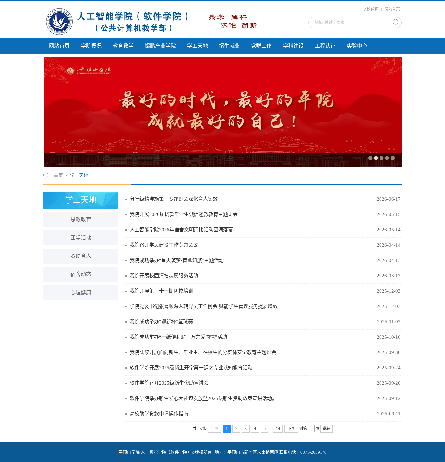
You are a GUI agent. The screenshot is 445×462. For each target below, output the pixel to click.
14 (278, 428)
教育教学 (123, 46)
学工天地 (197, 46)
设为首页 (392, 9)
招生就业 (229, 46)
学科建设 (293, 46)
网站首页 (59, 46)
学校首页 (371, 9)
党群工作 (261, 46)
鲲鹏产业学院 (160, 46)
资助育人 (80, 256)
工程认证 (325, 46)
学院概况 (91, 46)
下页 (291, 428)
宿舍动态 (80, 274)
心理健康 (80, 292)
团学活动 (80, 237)
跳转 (326, 428)
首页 (58, 175)
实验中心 (357, 46)
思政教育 (80, 219)
